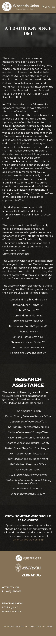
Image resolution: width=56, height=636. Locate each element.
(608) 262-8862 (13, 591)
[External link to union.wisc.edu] (28, 558)
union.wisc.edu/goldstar (27, 539)
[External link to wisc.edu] (28, 567)
